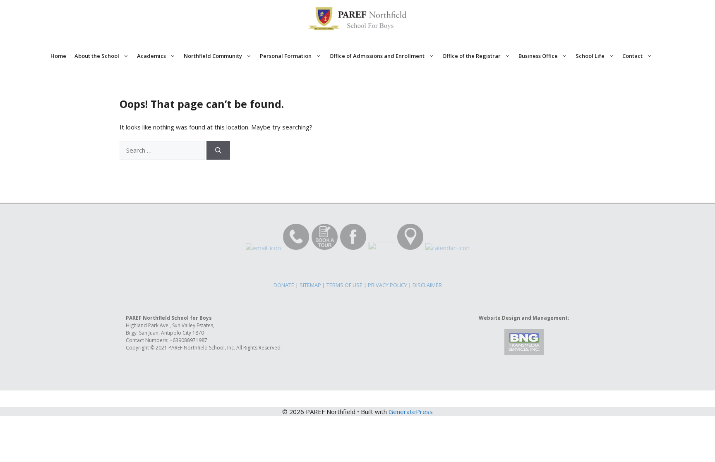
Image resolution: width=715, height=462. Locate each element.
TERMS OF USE (344, 285)
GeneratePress (411, 411)
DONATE (284, 285)
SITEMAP (310, 285)
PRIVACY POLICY (387, 285)
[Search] (218, 150)
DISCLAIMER (427, 285)
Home (58, 56)
